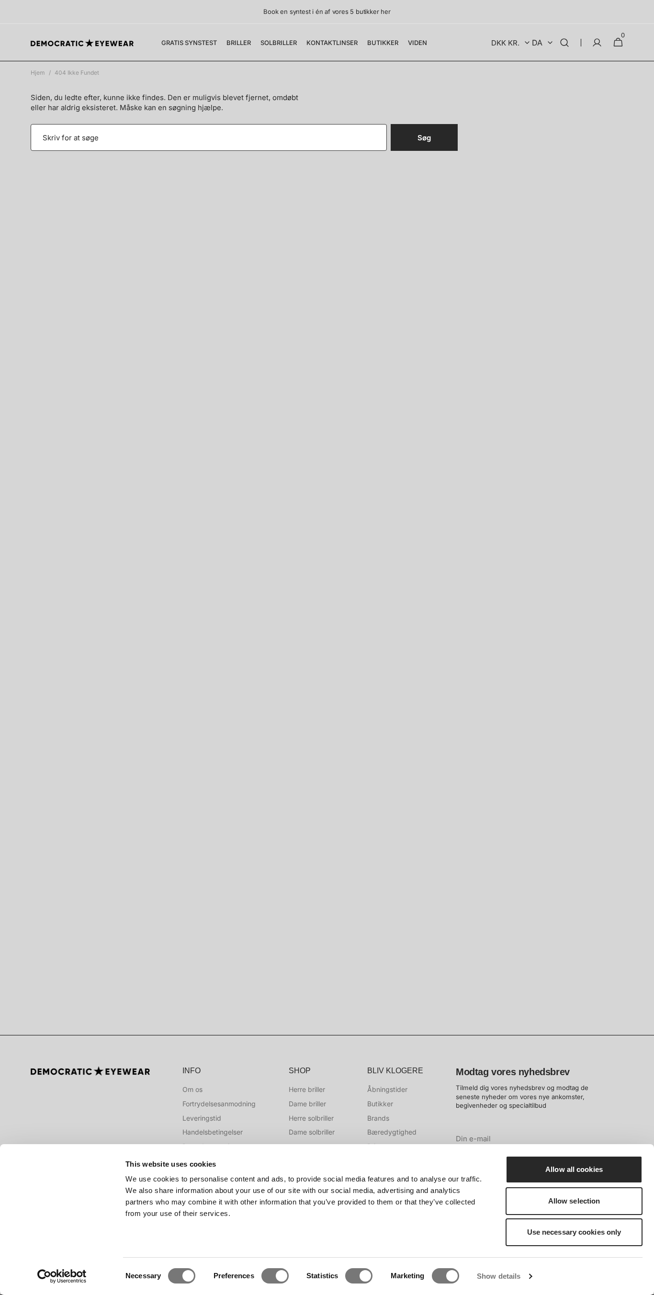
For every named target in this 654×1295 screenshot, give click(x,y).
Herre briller (307, 1089)
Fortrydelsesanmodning (219, 1104)
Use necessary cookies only (574, 1232)
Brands (378, 1118)
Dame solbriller (312, 1132)
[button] (564, 42)
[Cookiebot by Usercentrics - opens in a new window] (62, 1276)
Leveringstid (201, 1118)
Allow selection (574, 1201)
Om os (192, 1089)
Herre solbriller (311, 1118)
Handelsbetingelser (212, 1132)
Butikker (380, 1104)
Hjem (38, 72)
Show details (498, 1276)
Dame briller (307, 1104)
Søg (424, 137)
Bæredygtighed (392, 1132)
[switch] (275, 1276)
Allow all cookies (574, 1169)
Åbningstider (387, 1089)
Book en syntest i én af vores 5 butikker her (326, 11)
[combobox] (209, 137)
